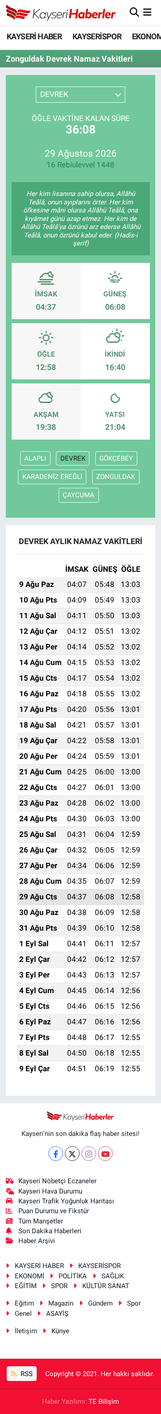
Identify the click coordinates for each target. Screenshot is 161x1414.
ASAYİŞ (57, 1314)
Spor (134, 1303)
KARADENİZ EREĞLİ (52, 477)
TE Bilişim (104, 1401)
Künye (60, 1331)
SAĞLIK (113, 1276)
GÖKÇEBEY (116, 458)
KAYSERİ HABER (34, 36)
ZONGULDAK (115, 477)
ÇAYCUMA (78, 495)
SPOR (59, 1286)
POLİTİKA (73, 1276)
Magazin (60, 1303)
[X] (72, 1153)
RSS (26, 1374)
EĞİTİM (26, 1286)
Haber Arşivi (36, 1241)
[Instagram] (88, 1153)
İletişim (26, 1331)
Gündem (100, 1303)
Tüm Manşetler (40, 1221)
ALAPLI (35, 458)
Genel (23, 1314)
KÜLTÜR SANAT (105, 1286)
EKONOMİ (29, 1276)
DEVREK (72, 458)
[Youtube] (105, 1153)
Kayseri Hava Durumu (50, 1191)
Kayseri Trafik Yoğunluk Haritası (66, 1201)
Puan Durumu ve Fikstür (53, 1211)
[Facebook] (55, 1153)
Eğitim (24, 1303)
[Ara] (134, 12)
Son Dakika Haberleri (49, 1231)
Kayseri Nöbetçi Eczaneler (57, 1181)
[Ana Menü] (147, 12)
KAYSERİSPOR (96, 36)
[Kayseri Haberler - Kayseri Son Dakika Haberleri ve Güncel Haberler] (61, 12)
